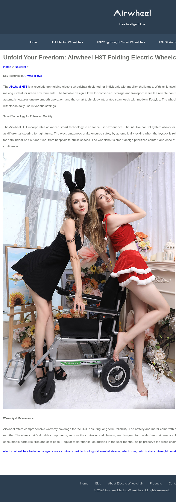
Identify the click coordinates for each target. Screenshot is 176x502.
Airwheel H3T (33, 75)
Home (33, 42)
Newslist (20, 66)
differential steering (108, 451)
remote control (60, 451)
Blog (98, 483)
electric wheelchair (15, 451)
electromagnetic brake (137, 451)
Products (156, 483)
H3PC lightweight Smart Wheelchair (121, 42)
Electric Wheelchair (130, 490)
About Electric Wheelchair (125, 483)
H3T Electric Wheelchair (67, 42)
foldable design (39, 451)
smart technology (83, 451)
